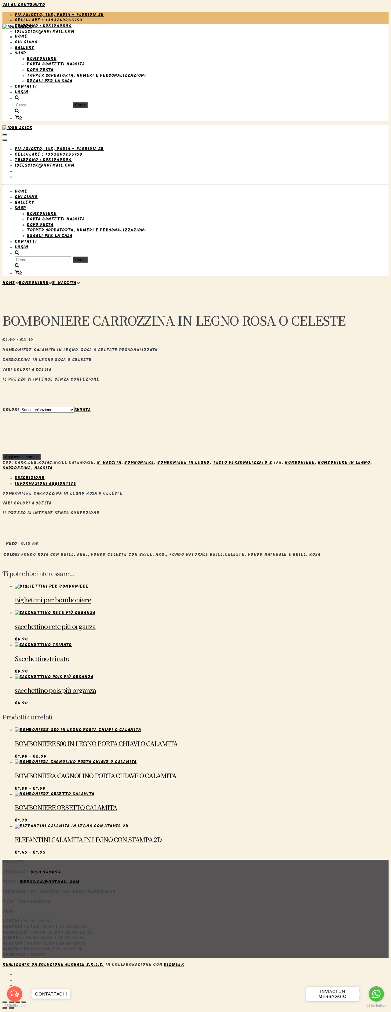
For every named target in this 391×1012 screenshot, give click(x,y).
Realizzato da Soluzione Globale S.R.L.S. (53, 964)
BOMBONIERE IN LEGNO (344, 462)
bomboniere (300, 462)
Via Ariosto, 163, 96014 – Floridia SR (59, 15)
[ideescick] (17, 26)
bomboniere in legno (183, 462)
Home (8, 283)
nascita (43, 468)
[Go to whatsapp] (376, 994)
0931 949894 (46, 872)
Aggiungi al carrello (21, 457)
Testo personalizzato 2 (242, 462)
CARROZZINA (16, 468)
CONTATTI (26, 86)
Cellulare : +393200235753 (48, 20)
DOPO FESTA (40, 70)
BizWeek (174, 964)
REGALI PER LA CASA (49, 81)
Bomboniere (34, 283)
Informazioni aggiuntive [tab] (45, 484)
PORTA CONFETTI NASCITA (56, 64)
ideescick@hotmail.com (45, 31)
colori (11, 410)
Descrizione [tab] (30, 478)
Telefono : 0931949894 (43, 26)
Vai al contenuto (23, 5)
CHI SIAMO (26, 42)
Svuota (83, 410)
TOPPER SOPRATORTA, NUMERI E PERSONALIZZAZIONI (86, 75)
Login (21, 92)
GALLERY (25, 48)
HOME (21, 36)
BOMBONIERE (42, 59)
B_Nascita (64, 283)
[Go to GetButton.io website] (376, 1006)
